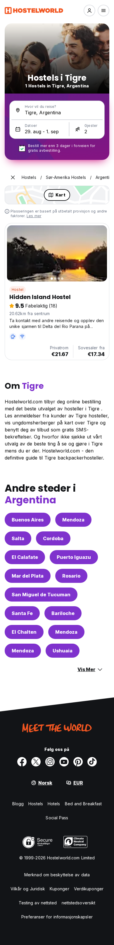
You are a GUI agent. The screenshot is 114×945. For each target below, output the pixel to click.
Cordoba (53, 538)
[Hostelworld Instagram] (50, 761)
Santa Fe (22, 613)
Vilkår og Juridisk (28, 888)
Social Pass (57, 817)
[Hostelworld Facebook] (22, 761)
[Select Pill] (89, 10)
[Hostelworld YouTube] (64, 761)
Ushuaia (62, 651)
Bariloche (63, 613)
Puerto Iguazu (74, 557)
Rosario (71, 576)
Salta (18, 538)
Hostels (35, 803)
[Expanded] (13, 177)
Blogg (18, 803)
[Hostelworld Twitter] (36, 761)
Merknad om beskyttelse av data (57, 874)
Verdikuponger (88, 888)
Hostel (17, 289)
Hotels (54, 803)
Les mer (34, 216)
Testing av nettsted (38, 902)
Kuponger (59, 888)
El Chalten (24, 632)
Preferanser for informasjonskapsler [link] (57, 916)
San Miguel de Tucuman (41, 594)
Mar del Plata (28, 576)
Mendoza (73, 520)
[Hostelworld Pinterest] (78, 761)
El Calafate (25, 557)
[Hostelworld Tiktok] (92, 761)
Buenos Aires (28, 520)
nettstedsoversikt (79, 902)
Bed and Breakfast (83, 803)
